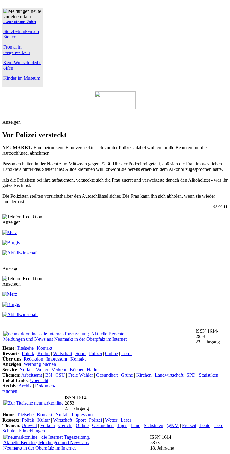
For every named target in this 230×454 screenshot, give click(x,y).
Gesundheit (107, 375)
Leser (126, 353)
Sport (80, 353)
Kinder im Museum (21, 78)
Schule (8, 430)
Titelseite (25, 348)
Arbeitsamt (32, 375)
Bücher (77, 369)
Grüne (127, 375)
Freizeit (189, 425)
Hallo (92, 369)
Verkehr (59, 369)
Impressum (56, 358)
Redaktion (33, 358)
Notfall (26, 369)
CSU (60, 375)
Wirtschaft (62, 353)
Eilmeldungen (32, 430)
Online (111, 353)
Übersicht (39, 380)
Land (135, 425)
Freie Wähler (81, 375)
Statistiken (208, 375)
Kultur (43, 353)
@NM (173, 425)
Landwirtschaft (169, 375)
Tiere (218, 425)
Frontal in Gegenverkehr (16, 49)
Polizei (95, 353)
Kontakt (44, 348)
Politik (28, 353)
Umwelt (29, 425)
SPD (192, 375)
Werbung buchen (40, 364)
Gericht (65, 425)
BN (49, 375)
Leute (204, 425)
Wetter (42, 369)
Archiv (25, 385)
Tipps (122, 425)
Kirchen (144, 375)
